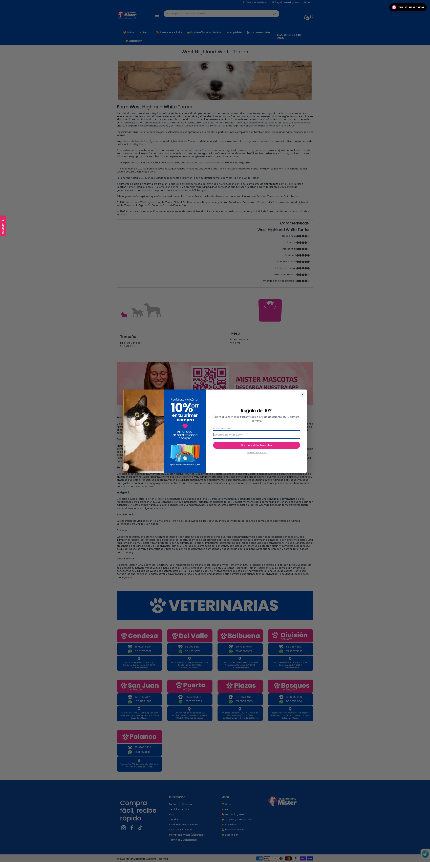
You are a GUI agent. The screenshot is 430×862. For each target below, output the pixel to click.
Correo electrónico (223, 428)
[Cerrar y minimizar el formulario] (302, 394)
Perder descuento (257, 452)
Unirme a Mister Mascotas (256, 445)
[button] (408, 7)
